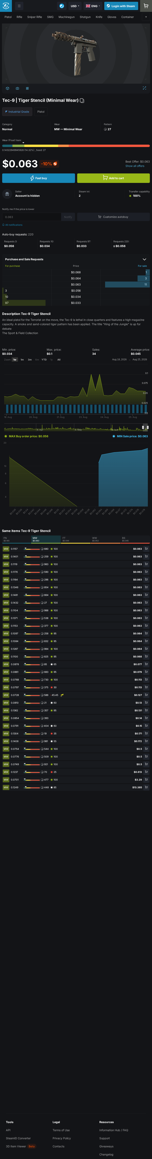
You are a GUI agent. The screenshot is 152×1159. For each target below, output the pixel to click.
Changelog (106, 1154)
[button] (8, 17)
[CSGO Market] (6, 6)
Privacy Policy (62, 1138)
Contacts (58, 1146)
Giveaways (106, 1146)
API (8, 1130)
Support (104, 1138)
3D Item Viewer (16, 1146)
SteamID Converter (18, 1138)
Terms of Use (61, 1130)
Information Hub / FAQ (113, 1130)
